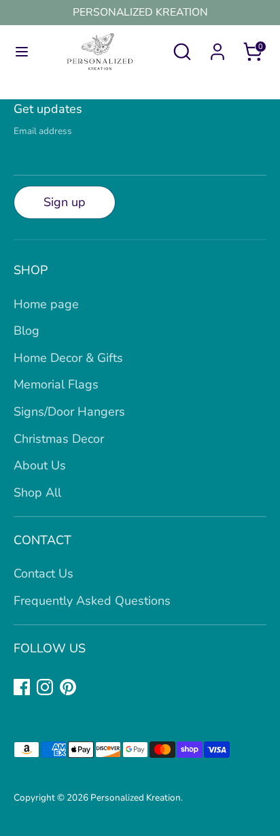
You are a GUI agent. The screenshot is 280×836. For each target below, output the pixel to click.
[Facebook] (22, 687)
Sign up (64, 202)
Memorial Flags (56, 384)
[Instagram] (45, 687)
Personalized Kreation (135, 797)
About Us (40, 465)
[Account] (217, 47)
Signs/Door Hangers (69, 411)
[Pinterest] (68, 687)
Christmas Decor (59, 439)
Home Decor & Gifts (68, 358)
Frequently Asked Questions (92, 600)
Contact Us (43, 573)
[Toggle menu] (18, 52)
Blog (26, 330)
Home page (46, 304)
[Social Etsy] (91, 687)
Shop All (37, 492)
